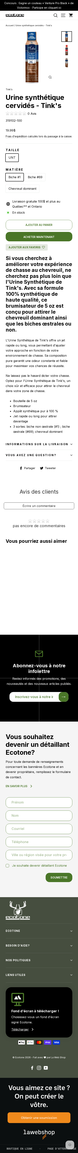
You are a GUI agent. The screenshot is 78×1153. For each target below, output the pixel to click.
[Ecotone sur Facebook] (32, 1067)
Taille (13, 150)
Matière (14, 169)
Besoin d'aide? (18, 945)
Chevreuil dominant (22, 188)
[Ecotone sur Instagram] (39, 1067)
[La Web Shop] (39, 1134)
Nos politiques (18, 960)
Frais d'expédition (16, 136)
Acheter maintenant (39, 237)
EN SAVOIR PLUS (16, 786)
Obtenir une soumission (39, 1118)
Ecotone (13, 930)
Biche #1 (15, 177)
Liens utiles (15, 974)
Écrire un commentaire (39, 506)
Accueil (10, 25)
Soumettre (59, 877)
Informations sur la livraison (37, 444)
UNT (12, 157)
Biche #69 (35, 177)
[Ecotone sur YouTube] (46, 1067)
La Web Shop (58, 1057)
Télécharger (20, 1029)
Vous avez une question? (31, 455)
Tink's (9, 89)
